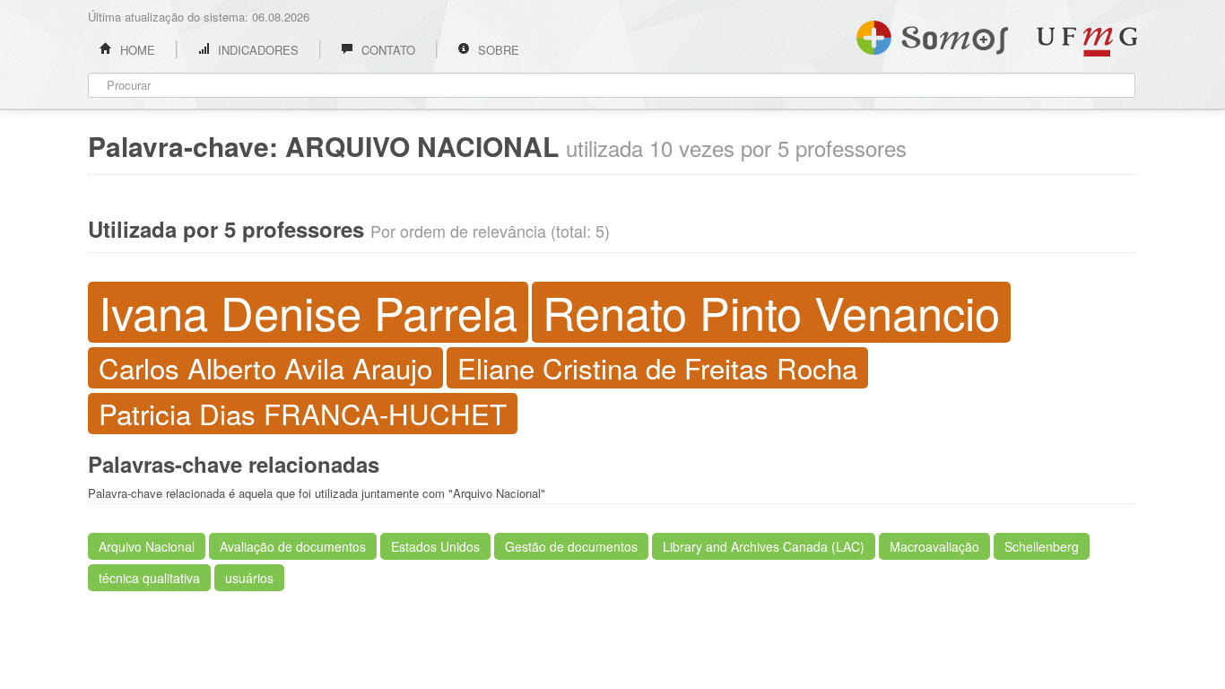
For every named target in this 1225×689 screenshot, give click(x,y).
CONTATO (386, 49)
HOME (136, 49)
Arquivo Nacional (147, 546)
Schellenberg (1041, 546)
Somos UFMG (932, 34)
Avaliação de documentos (293, 546)
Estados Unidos (435, 546)
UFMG (1087, 42)
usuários (249, 578)
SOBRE (496, 49)
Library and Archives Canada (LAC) (763, 546)
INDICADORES (256, 49)
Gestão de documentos (571, 546)
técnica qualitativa (149, 578)
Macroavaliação (934, 546)
